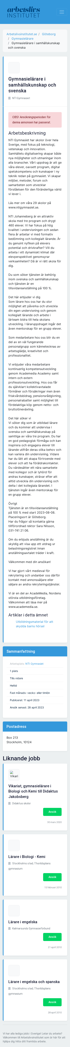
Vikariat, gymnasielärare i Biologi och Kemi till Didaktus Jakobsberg (33, 791)
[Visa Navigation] (62, 12)
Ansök (52, 811)
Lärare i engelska (22, 922)
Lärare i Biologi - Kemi (26, 856)
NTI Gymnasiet (34, 663)
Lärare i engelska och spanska (34, 982)
